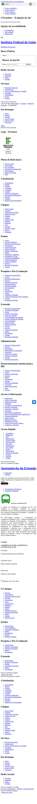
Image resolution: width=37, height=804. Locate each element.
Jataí (6, 225)
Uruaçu (7, 230)
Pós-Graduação (9, 288)
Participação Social (11, 402)
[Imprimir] (8, 473)
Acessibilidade (9, 30)
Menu (3, 126)
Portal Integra (10, 446)
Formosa (23, 103)
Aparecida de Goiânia (11, 212)
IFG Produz (9, 447)
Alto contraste (9, 32)
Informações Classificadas (13, 412)
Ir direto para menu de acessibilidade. (12, 1)
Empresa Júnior (9, 323)
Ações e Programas (11, 400)
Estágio (7, 664)
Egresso (7, 115)
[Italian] (13, 22)
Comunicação (9, 89)
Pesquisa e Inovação (11, 282)
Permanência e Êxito (11, 256)
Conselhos (8, 188)
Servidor (7, 117)
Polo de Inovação (10, 284)
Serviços (7, 263)
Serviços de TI (10, 442)
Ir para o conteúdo (11, 8)
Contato (7, 98)
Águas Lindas (9, 209)
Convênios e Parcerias (12, 666)
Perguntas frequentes (11, 88)
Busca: (4, 64)
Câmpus (7, 186)
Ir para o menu (10, 10)
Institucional (8, 398)
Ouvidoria (8, 93)
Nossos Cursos (9, 164)
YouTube (7, 784)
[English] (5, 22)
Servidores (8, 411)
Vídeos (8, 458)
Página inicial (15, 103)
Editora (8, 449)
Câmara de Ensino (10, 247)
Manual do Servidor (11, 386)
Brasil (7, 4)
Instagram (8, 780)
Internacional (10, 439)
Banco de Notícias (10, 173)
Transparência (9, 95)
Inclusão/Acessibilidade (12, 258)
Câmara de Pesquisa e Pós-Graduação (16, 297)
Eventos (7, 289)
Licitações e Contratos (12, 409)
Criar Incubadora (10, 321)
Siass (6, 388)
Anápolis (7, 211)
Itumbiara (8, 223)
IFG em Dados (9, 167)
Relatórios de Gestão (11, 421)
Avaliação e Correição (12, 425)
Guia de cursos (9, 119)
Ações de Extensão (11, 315)
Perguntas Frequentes (11, 265)
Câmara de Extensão (11, 330)
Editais (7, 253)
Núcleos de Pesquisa (11, 648)
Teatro (7, 602)
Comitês (7, 192)
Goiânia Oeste (9, 219)
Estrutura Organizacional (12, 244)
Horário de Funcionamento (13, 200)
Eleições (7, 197)
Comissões (8, 190)
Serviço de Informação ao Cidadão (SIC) (17, 414)
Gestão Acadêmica (10, 262)
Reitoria (7, 184)
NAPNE (7, 598)
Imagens (8, 456)
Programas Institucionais (12, 279)
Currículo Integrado (11, 260)
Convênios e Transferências (13, 405)
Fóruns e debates (10, 249)
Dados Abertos (9, 418)
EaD (7, 437)
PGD (6, 174)
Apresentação (9, 183)
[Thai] (18, 22)
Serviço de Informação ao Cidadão (15, 91)
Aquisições (8, 352)
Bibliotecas (9, 435)
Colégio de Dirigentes (11, 193)
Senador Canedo (10, 228)
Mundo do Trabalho (12, 453)
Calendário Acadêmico (12, 254)
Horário (7, 635)
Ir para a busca (10, 12)
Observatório (10, 451)
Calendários (9, 433)
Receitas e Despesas (11, 356)
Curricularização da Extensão (14, 317)
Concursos (8, 122)
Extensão (4, 105)
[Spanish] (16, 22)
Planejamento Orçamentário (13, 350)
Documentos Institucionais (13, 169)
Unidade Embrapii (10, 286)
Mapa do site (9, 34)
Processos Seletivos (11, 242)
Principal (30, 103)
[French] (8, 22)
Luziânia (7, 227)
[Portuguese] (2, 22)
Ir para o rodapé (10, 13)
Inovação (9, 444)
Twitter (7, 782)
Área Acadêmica (10, 628)
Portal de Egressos (10, 324)
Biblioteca (8, 605)
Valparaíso (8, 232)
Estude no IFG (9, 121)
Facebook (8, 778)
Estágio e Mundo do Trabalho (14, 319)
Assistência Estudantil (11, 310)
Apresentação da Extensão (18, 468)
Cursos (7, 240)
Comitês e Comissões (11, 295)
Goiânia (7, 218)
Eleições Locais (10, 618)
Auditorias (8, 404)
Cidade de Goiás (10, 214)
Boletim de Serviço (11, 420)
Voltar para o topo (6, 674)
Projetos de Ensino (10, 637)
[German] (10, 22)
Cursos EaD (8, 165)
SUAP (7, 96)
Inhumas (7, 221)
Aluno (7, 113)
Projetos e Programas (11, 251)
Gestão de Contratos (11, 354)
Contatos (7, 199)
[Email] (7, 475)
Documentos (9, 246)
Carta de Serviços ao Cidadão (14, 423)
